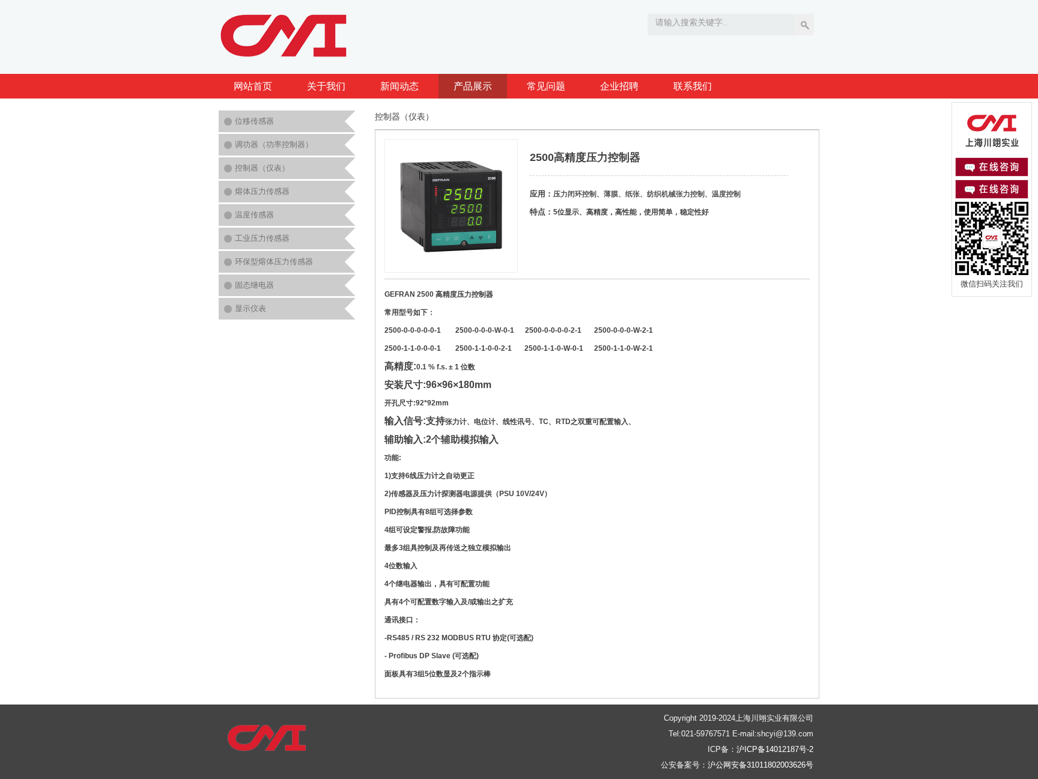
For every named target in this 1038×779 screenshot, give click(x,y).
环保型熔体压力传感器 (274, 261)
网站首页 (253, 86)
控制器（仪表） (262, 167)
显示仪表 (250, 308)
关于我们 (326, 86)
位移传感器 (254, 121)
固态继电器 (254, 284)
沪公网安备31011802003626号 (760, 764)
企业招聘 (619, 86)
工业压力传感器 (262, 238)
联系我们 (692, 86)
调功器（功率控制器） (274, 144)
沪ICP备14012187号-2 (774, 749)
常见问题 (546, 86)
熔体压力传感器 (262, 191)
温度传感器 (254, 214)
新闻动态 (399, 86)
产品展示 (473, 86)
